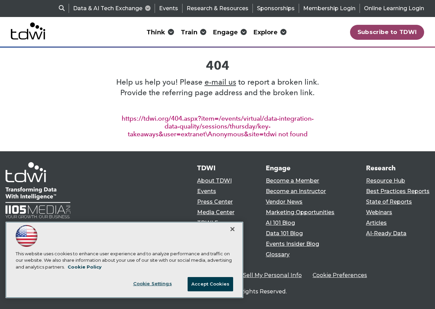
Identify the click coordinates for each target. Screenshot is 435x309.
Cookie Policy (85, 267)
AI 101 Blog (280, 223)
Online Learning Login (394, 8)
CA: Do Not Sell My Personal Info (257, 275)
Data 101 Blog (284, 233)
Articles (376, 223)
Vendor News (284, 202)
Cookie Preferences (340, 275)
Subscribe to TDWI (387, 32)
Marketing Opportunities (300, 212)
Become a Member (292, 180)
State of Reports (389, 202)
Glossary (278, 254)
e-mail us (220, 82)
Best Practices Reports (398, 191)
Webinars (379, 212)
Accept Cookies (210, 284)
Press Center (215, 202)
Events (168, 8)
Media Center (215, 212)
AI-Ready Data (386, 233)
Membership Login (329, 8)
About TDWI (214, 180)
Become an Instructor (296, 191)
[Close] (232, 229)
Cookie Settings (152, 283)
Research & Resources (217, 8)
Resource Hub (385, 180)
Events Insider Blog (292, 244)
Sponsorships (276, 8)
